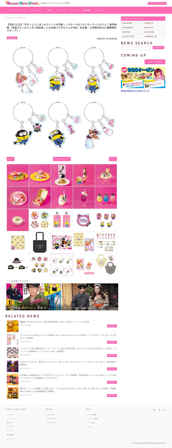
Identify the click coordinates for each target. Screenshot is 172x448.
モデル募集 (91, 415)
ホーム (10, 10)
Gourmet (12, 38)
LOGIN (162, 3)
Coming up (151, 36)
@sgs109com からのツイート (135, 90)
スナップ (61, 10)
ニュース (22, 10)
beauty (149, 27)
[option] (33, 296)
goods (126, 32)
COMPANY (51, 419)
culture (150, 32)
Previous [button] (9, 297)
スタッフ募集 (92, 419)
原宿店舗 (86, 10)
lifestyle (128, 36)
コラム (90, 427)
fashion (127, 23)
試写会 (50, 10)
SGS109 (51, 415)
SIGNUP (152, 3)
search (158, 47)
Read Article (61, 159)
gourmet (127, 27)
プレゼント (99, 10)
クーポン (73, 10)
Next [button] (115, 297)
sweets (149, 23)
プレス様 (90, 423)
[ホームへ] (22, 3)
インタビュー (36, 10)
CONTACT (52, 423)
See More (155, 61)
